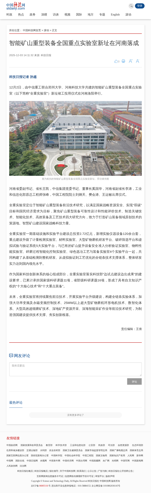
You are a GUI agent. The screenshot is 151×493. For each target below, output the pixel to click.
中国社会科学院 (72, 455)
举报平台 (99, 476)
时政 (9, 14)
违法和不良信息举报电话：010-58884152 (71, 486)
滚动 (128, 14)
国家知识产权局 (117, 455)
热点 (21, 14)
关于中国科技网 (67, 471)
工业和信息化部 (77, 445)
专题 (102, 14)
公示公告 (91, 471)
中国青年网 (54, 460)
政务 (33, 14)
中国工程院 (88, 455)
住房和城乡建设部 (15, 450)
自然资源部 (123, 445)
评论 (134, 381)
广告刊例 (102, 471)
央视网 (43, 460)
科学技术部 (61, 445)
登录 (139, 5)
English (115, 14)
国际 (79, 14)
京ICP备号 (41, 486)
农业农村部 (54, 450)
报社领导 (53, 471)
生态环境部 (137, 445)
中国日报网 (32, 460)
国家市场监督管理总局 (96, 450)
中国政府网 (11, 445)
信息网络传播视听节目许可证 (79, 476)
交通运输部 (32, 450)
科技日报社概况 (25, 471)
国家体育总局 (136, 450)
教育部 (49, 445)
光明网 (115, 460)
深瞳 (44, 14)
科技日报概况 (41, 471)
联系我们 (81, 471)
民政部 (101, 445)
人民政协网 (11, 466)
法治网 (23, 466)
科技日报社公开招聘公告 (120, 471)
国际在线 (19, 460)
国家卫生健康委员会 (73, 450)
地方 (91, 14)
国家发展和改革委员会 (32, 445)
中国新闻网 (137, 460)
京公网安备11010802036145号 (106, 486)
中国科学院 (56, 455)
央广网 (106, 460)
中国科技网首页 (32, 30)
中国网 (9, 460)
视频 (67, 14)
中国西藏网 (94, 460)
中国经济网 (68, 460)
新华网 (139, 455)
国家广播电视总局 (118, 450)
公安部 (92, 445)
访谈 (56, 14)
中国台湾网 (81, 460)
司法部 (111, 445)
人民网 (130, 455)
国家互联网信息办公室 (17, 455)
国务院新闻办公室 (40, 455)
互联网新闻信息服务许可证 (50, 476)
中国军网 (125, 460)
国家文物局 (101, 455)
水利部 (43, 450)
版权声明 (110, 476)
